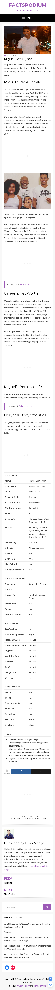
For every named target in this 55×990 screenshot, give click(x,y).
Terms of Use (40, 985)
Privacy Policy (23, 985)
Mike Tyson (40, 819)
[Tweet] (41, 771)
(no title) (8, 932)
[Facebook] (7, 968)
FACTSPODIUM (27, 5)
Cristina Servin (25, 406)
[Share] (21, 771)
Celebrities (30, 816)
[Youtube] (13, 968)
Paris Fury (24, 284)
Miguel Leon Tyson (25, 819)
